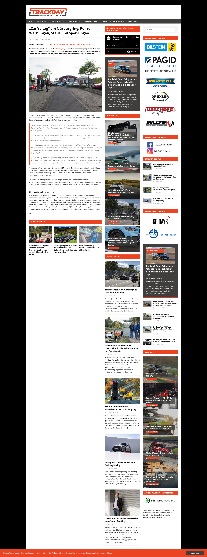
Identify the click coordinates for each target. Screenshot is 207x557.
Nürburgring (60, 49)
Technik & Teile (72, 21)
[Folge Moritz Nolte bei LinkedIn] (30, 213)
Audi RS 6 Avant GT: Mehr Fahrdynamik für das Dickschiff (121, 191)
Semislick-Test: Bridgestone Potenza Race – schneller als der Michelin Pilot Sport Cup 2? (122, 83)
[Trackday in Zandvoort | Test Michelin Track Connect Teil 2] (147, 342)
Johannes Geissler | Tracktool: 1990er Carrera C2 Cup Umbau (159, 427)
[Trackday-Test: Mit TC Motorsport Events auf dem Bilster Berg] (147, 316)
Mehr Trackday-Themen (112, 21)
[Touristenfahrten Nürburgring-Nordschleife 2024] (147, 166)
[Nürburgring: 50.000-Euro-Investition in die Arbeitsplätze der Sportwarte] (147, 177)
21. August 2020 (159, 344)
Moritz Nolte (47, 39)
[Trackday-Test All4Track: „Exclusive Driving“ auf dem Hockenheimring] (147, 329)
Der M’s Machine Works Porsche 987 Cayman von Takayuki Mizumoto (159, 479)
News (31, 21)
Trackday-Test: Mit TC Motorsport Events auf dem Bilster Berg (163, 316)
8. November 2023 (160, 308)
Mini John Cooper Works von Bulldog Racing (120, 464)
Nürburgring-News (152, 159)
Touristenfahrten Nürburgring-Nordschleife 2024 (121, 217)
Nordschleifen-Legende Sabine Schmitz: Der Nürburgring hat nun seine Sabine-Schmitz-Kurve (39, 250)
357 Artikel (51, 192)
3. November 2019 (153, 484)
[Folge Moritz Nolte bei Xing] (32, 213)
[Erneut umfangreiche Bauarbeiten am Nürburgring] (147, 190)
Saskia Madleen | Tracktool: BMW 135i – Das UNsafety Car (90, 247)
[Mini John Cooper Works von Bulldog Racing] (147, 201)
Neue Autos (42, 21)
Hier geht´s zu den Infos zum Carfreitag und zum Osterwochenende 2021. (70, 44)
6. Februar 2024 (114, 195)
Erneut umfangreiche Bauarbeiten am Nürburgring (120, 408)
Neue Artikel (112, 116)
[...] (127, 107)
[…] (132, 311)
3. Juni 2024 (113, 169)
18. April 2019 (36, 39)
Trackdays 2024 (90, 21)
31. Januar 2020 (152, 405)
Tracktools (56, 21)
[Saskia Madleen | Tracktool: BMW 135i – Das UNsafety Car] (90, 234)
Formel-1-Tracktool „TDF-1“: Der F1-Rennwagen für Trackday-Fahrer (159, 400)
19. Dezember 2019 (153, 458)
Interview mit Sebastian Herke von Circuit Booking (121, 520)
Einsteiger (132, 21)
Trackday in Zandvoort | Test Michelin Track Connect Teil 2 (164, 341)
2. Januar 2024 (111, 354)
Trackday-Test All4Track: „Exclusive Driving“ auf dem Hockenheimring (163, 329)
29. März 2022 (158, 320)
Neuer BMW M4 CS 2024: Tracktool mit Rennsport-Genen (121, 165)
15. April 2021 (158, 333)
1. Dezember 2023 (112, 412)
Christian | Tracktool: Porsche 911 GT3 (159, 375)
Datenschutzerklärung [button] (103, 553)
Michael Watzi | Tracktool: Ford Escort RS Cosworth (159, 454)
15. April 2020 (152, 379)
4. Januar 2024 (114, 248)
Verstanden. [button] (195, 553)
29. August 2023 (112, 468)
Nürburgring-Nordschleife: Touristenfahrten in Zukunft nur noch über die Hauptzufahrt (65, 248)
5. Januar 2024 (114, 221)
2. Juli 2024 (113, 142)
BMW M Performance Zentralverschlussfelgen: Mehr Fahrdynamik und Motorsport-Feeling (121, 241)
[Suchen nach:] (160, 30)
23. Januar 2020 (152, 431)
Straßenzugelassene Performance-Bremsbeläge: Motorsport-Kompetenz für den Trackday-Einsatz (121, 136)
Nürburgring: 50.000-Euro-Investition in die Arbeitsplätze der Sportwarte (121, 348)
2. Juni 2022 (110, 524)
